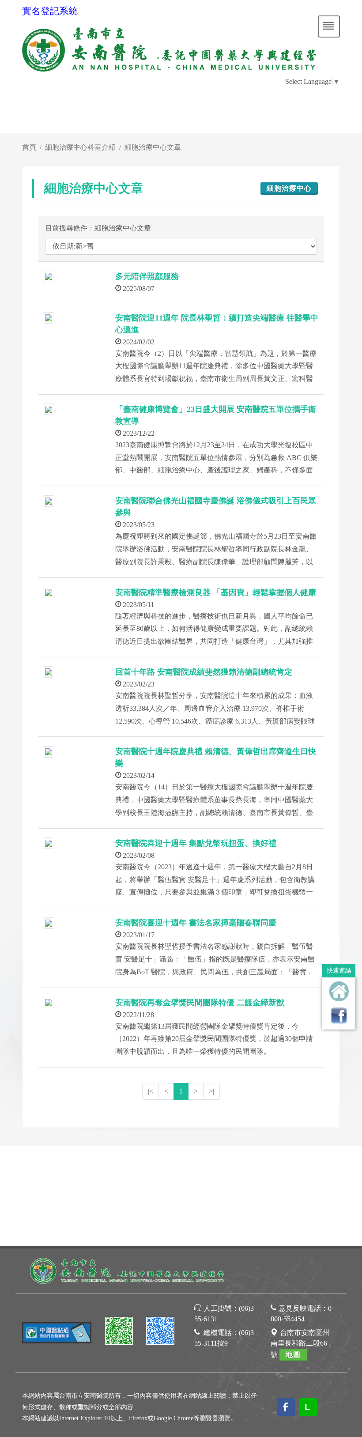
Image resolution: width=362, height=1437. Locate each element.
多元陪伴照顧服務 (147, 276)
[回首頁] (339, 991)
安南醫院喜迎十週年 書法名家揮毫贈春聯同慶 (195, 922)
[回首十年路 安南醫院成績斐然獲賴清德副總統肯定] (48, 671)
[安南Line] (119, 1332)
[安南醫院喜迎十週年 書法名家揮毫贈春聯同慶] (48, 922)
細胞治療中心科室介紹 (80, 147)
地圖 (293, 1354)
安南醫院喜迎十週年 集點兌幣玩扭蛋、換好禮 (195, 843)
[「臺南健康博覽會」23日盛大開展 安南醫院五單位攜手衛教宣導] (48, 408)
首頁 (29, 147)
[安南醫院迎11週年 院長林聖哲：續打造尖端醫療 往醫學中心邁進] (48, 317)
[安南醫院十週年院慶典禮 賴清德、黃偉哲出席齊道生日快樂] (48, 750)
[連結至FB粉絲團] (339, 1015)
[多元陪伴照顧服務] (48, 275)
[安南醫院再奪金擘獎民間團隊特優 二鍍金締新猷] (48, 1002)
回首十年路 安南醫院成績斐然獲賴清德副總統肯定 (203, 672)
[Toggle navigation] (329, 26)
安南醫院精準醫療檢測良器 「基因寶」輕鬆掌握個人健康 (215, 592)
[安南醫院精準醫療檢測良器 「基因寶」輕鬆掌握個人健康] (48, 592)
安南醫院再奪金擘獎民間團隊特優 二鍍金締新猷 (199, 1002)
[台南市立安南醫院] (128, 1270)
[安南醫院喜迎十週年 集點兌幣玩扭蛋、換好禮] (48, 842)
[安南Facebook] (160, 1332)
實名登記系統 (50, 11)
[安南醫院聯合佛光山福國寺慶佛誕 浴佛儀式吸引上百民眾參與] (48, 500)
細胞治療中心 (289, 188)
